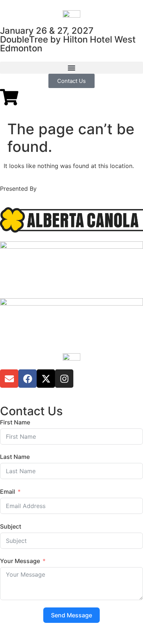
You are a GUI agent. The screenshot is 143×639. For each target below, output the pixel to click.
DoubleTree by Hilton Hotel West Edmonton (68, 44)
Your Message (20, 561)
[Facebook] (27, 378)
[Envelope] (9, 378)
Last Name (15, 456)
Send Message (71, 615)
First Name (15, 422)
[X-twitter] (46, 378)
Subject (10, 526)
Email (7, 491)
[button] (71, 68)
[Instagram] (64, 378)
